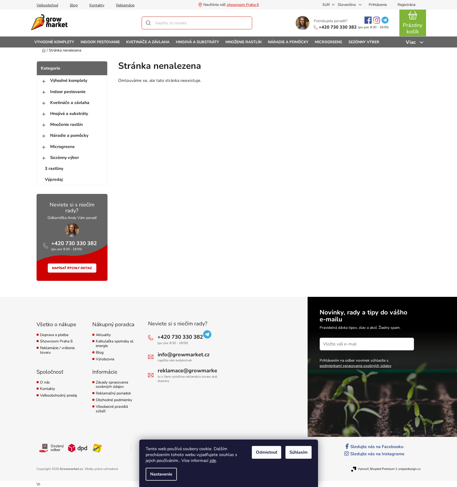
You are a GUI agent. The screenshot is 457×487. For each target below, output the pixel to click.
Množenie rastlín (66, 124)
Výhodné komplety (68, 80)
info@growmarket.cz (183, 354)
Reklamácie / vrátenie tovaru (57, 350)
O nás (45, 382)
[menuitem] (54, 42)
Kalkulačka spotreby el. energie (115, 343)
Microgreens (62, 147)
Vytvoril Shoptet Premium (376, 469)
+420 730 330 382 (338, 27)
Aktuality (103, 335)
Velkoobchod (47, 5)
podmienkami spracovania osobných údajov (355, 365)
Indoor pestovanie (68, 92)
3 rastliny (54, 168)
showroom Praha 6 (243, 4)
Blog (74, 5)
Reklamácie (125, 5)
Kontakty (96, 5)
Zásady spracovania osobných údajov (112, 384)
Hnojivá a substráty (69, 114)
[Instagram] (376, 20)
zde (212, 461)
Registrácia (406, 4)
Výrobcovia (105, 359)
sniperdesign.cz (409, 469)
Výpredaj (54, 179)
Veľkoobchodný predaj (58, 395)
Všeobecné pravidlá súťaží (112, 409)
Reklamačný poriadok (113, 393)
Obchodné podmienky (114, 400)
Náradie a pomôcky (69, 135)
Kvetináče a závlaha (69, 103)
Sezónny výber (64, 158)
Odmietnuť (266, 452)
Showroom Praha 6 (56, 341)
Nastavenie (161, 474)
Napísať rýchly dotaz (72, 268)
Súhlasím (298, 452)
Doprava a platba (54, 335)
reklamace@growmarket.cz (191, 370)
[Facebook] (368, 20)
